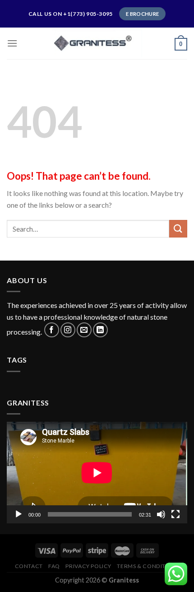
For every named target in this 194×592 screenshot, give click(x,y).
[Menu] (12, 43)
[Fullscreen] (175, 514)
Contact (29, 566)
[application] (97, 472)
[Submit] (178, 229)
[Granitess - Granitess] (97, 43)
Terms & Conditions (148, 566)
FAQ (54, 566)
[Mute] (161, 514)
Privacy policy (88, 566)
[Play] (18, 514)
